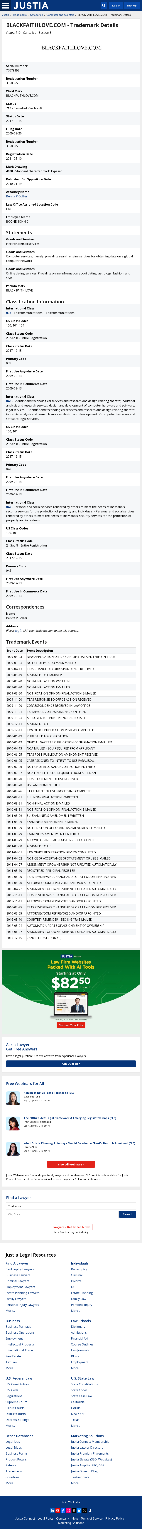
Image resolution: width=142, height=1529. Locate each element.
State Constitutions (84, 1384)
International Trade (19, 1350)
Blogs (75, 1356)
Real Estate (13, 1356)
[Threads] (74, 1510)
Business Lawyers (18, 1275)
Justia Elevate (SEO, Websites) (91, 1459)
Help (75, 1518)
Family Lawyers (16, 1299)
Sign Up (132, 5)
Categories (36, 14)
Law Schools (81, 1321)
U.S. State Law (82, 1378)
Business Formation (19, 1327)
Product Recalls (16, 1459)
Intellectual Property (20, 1344)
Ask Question (71, 1063)
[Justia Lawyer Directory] (90, 1510)
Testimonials (80, 1477)
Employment (14, 1338)
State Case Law (81, 1396)
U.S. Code (12, 1390)
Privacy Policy (114, 1518)
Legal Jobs (13, 1442)
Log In (116, 5)
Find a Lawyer (18, 1197)
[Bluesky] (79, 1510)
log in (18, 631)
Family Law (78, 1299)
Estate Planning (82, 1293)
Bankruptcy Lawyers (20, 1269)
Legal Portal (45, 1518)
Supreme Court (16, 1402)
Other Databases (19, 1436)
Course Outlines (82, 1344)
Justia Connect (25, 1518)
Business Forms (17, 1453)
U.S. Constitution (17, 1384)
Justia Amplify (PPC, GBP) (88, 1465)
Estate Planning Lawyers (23, 1293)
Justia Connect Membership (90, 1442)
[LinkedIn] (52, 1510)
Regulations (14, 1396)
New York (77, 1414)
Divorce (76, 1281)
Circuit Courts (15, 1408)
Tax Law (11, 1362)
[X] (84, 1510)
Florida (75, 1408)
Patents (11, 1465)
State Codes (79, 1390)
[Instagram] (68, 1510)
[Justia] (30, 5)
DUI (73, 1287)
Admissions (79, 1332)
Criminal (76, 1275)
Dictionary (78, 1327)
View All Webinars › (71, 1164)
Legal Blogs (14, 1447)
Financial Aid (79, 1338)
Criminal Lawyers (17, 1281)
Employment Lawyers (20, 1287)
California (77, 1402)
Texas (75, 1420)
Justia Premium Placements (90, 1453)
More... (10, 1311)
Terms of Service (92, 1518)
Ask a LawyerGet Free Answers (21, 1047)
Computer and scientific (60, 14)
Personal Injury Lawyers (22, 1305)
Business (13, 1321)
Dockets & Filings (17, 1420)
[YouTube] (57, 1510)
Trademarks (20, 14)
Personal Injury (81, 1305)
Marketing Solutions (87, 1436)
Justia (5, 14)
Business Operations (20, 1332)
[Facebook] (63, 1510)
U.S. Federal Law (19, 1378)
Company (62, 1518)
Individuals (80, 1263)
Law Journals (80, 1350)
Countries (12, 1477)
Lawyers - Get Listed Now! (71, 1227)
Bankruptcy (79, 1269)
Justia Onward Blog (84, 1471)
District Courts (16, 1414)
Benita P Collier (16, 196)
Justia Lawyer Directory (87, 1447)
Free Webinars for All (25, 1083)
